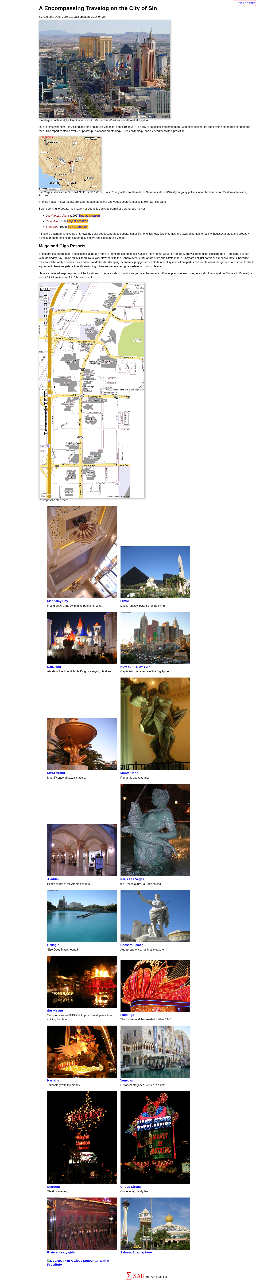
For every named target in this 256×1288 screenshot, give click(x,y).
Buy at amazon (89, 215)
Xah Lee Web (245, 3)
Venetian (126, 1080)
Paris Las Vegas (132, 879)
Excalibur (54, 666)
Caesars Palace (131, 945)
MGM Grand (56, 773)
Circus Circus (130, 1186)
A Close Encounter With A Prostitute (78, 1262)
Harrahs (53, 1080)
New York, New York (135, 666)
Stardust (53, 1186)
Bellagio (53, 945)
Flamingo (127, 1015)
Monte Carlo (129, 773)
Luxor (124, 601)
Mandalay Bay (57, 601)
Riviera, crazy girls (61, 1252)
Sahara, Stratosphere (136, 1252)
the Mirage (55, 1010)
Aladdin (53, 879)
